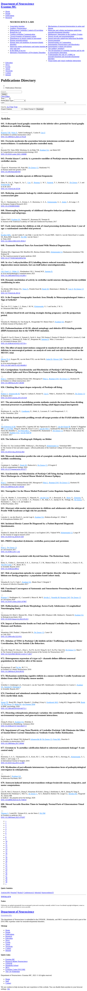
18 (6, 857)
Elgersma (77, 498)
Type (15, 107)
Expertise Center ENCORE (15, 969)
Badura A (4, 394)
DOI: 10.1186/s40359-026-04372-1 (13, 708)
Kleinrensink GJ (56, 252)
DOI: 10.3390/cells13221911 (11, 636)
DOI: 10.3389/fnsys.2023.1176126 (13, 137)
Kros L (3, 379)
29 (6, 880)
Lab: (2, 103)
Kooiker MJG (6, 235)
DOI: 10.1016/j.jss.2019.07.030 (12, 537)
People (7, 932)
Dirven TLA (5, 359)
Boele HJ (45, 289)
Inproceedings (48, 893)
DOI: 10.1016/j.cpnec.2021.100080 (14, 154)
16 (6, 853)
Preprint (14, 893)
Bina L (45, 379)
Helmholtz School (11, 965)
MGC (7, 967)
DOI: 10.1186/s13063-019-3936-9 (13, 241)
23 (6, 868)
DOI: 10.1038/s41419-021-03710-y (14, 343)
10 (6, 841)
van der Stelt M (25, 433)
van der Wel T (44, 429)
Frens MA (56, 739)
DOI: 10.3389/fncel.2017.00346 (12, 487)
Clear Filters (5, 96)
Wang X (14, 133)
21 (6, 864)
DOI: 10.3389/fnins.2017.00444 (12, 743)
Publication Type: (7, 100)
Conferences (29, 893)
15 (6, 851)
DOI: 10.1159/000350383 (10, 206)
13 (6, 847)
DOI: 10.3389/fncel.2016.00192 (12, 671)
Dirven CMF (57, 359)
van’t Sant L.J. (6, 271)
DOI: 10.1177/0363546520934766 (13, 258)
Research (8, 936)
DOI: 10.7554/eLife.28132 (10, 293)
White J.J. (15, 271)
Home (7, 930)
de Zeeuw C (33, 794)
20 (6, 862)
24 (6, 870)
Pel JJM (24, 237)
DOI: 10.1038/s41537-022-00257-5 (14, 726)
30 (6, 882)
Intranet (8, 950)
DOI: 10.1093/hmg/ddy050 (11, 172)
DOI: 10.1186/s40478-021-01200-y (13, 275)
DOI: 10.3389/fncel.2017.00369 (12, 383)
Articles (5, 893)
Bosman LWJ (54, 379)
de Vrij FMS (8, 429)
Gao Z (43, 133)
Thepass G (5, 813)
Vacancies (9, 946)
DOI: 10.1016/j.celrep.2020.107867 (14, 601)
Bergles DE (73, 794)
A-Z (8, 107)
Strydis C (47, 597)
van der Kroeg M (64, 427)
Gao (28, 183)
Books (20, 893)
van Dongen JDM (28, 704)
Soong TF (4, 702)
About (7, 944)
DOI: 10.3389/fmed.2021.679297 (13, 817)
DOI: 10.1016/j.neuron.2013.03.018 (14, 398)
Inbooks (38, 893)
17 (6, 855)
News (7, 940)
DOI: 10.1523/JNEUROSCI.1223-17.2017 (16, 654)
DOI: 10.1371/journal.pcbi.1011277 (14, 469)
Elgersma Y (17, 687)
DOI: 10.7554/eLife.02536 (10, 189)
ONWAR (8, 963)
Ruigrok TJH (5, 133)
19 (6, 860)
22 (6, 866)
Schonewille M (14, 394)
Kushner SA (44, 150)
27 (6, 876)
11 (6, 843)
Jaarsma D (45, 339)
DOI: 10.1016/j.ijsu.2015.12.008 (12, 763)
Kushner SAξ (14, 433)
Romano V (5, 597)
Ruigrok (50, 183)
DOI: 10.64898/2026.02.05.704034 (13, 800)
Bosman (37, 183)
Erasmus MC (10, 959)
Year (11, 107)
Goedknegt (25, 411)
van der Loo (44, 498)
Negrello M (55, 597)
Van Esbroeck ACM (8, 427)
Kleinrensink (52, 202)
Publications (9, 934)
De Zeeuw (73, 183)
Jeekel (64, 202)
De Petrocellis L (23, 431)
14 (6, 849)
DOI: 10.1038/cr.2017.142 (10, 552)
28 (6, 878)
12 (6, 845)
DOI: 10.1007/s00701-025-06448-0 (14, 365)
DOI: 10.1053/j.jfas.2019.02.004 (12, 452)
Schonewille (5, 185)
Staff (7, 981)
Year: (3, 98)
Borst (68, 498)
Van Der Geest (6, 565)
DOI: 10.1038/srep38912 (10, 569)
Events (7, 942)
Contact (8, 948)
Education (9, 938)
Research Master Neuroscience (16, 961)
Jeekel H (49, 359)
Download (40, 109)
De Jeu (18, 667)
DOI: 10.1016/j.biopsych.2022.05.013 (14, 619)
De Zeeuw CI (33, 168)
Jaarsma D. (49, 271)
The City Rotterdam (12, 971)
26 (6, 874)
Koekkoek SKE (52, 702)
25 (6, 872)
